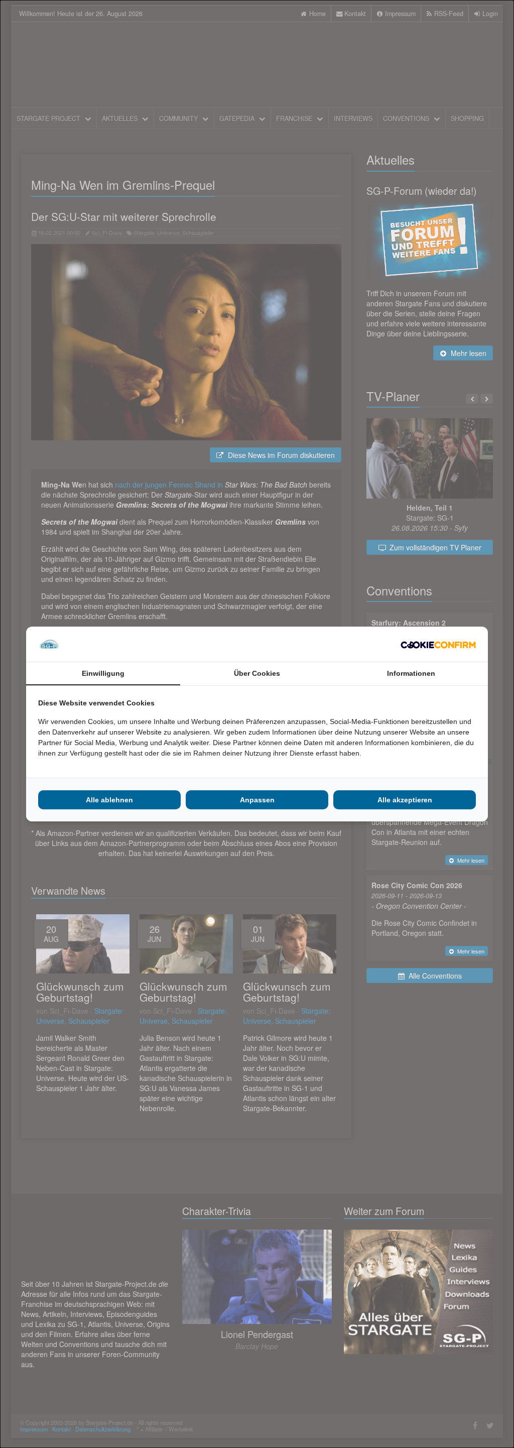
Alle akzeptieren (404, 800)
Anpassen (257, 800)
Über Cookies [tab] (257, 673)
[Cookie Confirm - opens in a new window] (438, 644)
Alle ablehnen (109, 800)
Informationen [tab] (411, 673)
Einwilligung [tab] (103, 673)
